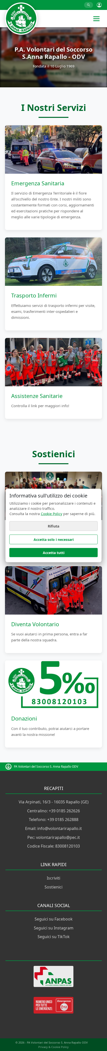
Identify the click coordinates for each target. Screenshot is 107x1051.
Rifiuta (53, 526)
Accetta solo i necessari (54, 539)
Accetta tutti (53, 552)
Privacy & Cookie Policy (53, 1047)
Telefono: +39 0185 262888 (53, 819)
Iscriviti (53, 878)
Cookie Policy (51, 513)
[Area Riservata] (99, 5)
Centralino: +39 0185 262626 (53, 811)
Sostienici (53, 887)
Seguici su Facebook (54, 919)
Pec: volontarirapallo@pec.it (53, 837)
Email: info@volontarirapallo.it (53, 828)
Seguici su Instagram (53, 928)
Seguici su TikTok (54, 936)
